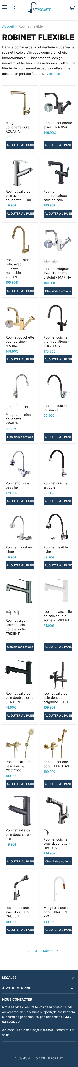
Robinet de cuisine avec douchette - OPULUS (20, 912)
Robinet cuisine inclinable (56, 408)
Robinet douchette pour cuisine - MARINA (20, 341)
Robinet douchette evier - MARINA (58, 125)
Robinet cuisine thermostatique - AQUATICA (56, 341)
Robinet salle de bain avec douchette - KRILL (19, 195)
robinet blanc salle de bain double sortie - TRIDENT (58, 615)
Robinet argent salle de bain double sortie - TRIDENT (17, 626)
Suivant (49, 951)
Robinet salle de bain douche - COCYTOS (18, 766)
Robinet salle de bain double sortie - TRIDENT (19, 697)
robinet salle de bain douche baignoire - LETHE (58, 697)
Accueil (8, 26)
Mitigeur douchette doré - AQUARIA (19, 127)
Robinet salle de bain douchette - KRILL (18, 834)
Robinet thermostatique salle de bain (55, 195)
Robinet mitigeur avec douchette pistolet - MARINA (57, 273)
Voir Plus (53, 74)
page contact (25, 1017)
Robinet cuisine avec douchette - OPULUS (57, 843)
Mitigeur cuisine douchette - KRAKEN (18, 419)
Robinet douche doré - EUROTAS (56, 764)
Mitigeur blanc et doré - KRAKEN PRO (57, 912)
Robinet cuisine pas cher (18, 485)
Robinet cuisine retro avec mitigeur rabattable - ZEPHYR (18, 268)
